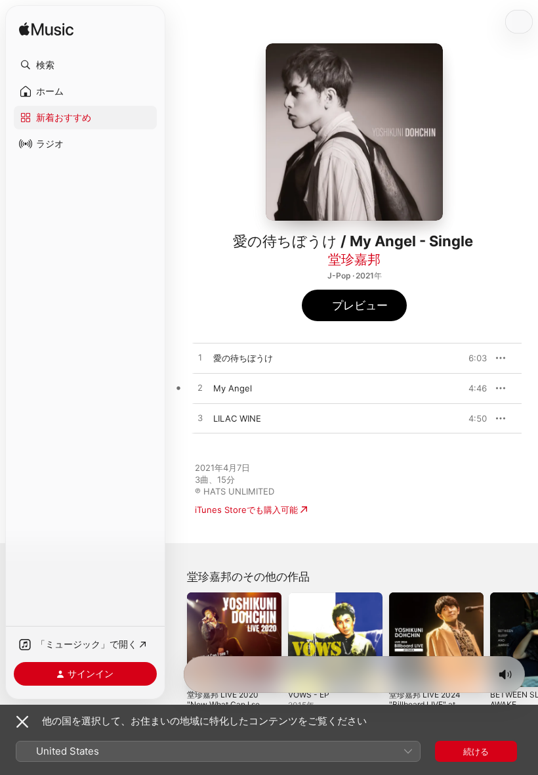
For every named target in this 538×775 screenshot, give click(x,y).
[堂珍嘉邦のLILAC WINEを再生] (200, 418)
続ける (476, 751)
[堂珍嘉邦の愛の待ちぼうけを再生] (200, 358)
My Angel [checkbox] (232, 388)
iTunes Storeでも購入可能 (246, 509)
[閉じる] (22, 722)
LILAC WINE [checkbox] (237, 418)
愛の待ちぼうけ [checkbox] (243, 358)
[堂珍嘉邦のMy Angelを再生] (200, 388)
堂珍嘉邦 (354, 259)
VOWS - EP (308, 694)
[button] (85, 65)
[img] (46, 29)
